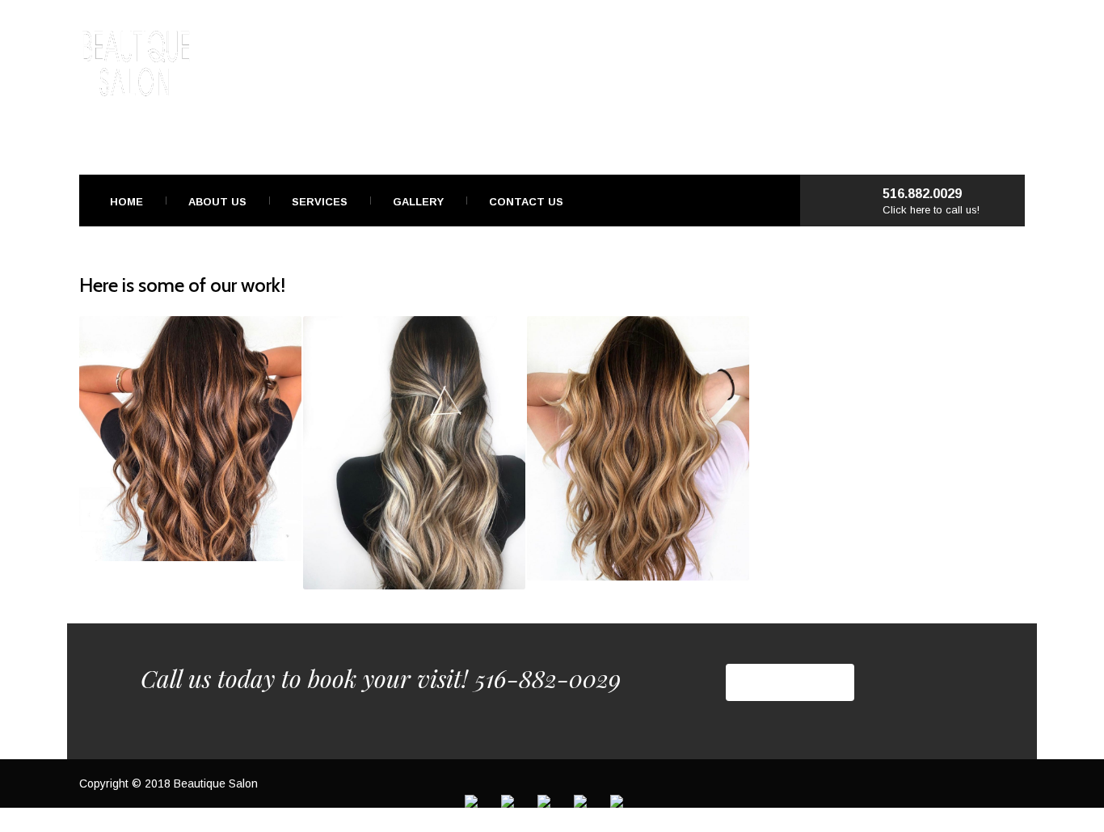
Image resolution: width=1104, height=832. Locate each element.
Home (126, 202)
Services (320, 202)
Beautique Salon (216, 783)
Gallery (418, 202)
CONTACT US (790, 682)
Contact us (526, 202)
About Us (217, 202)
